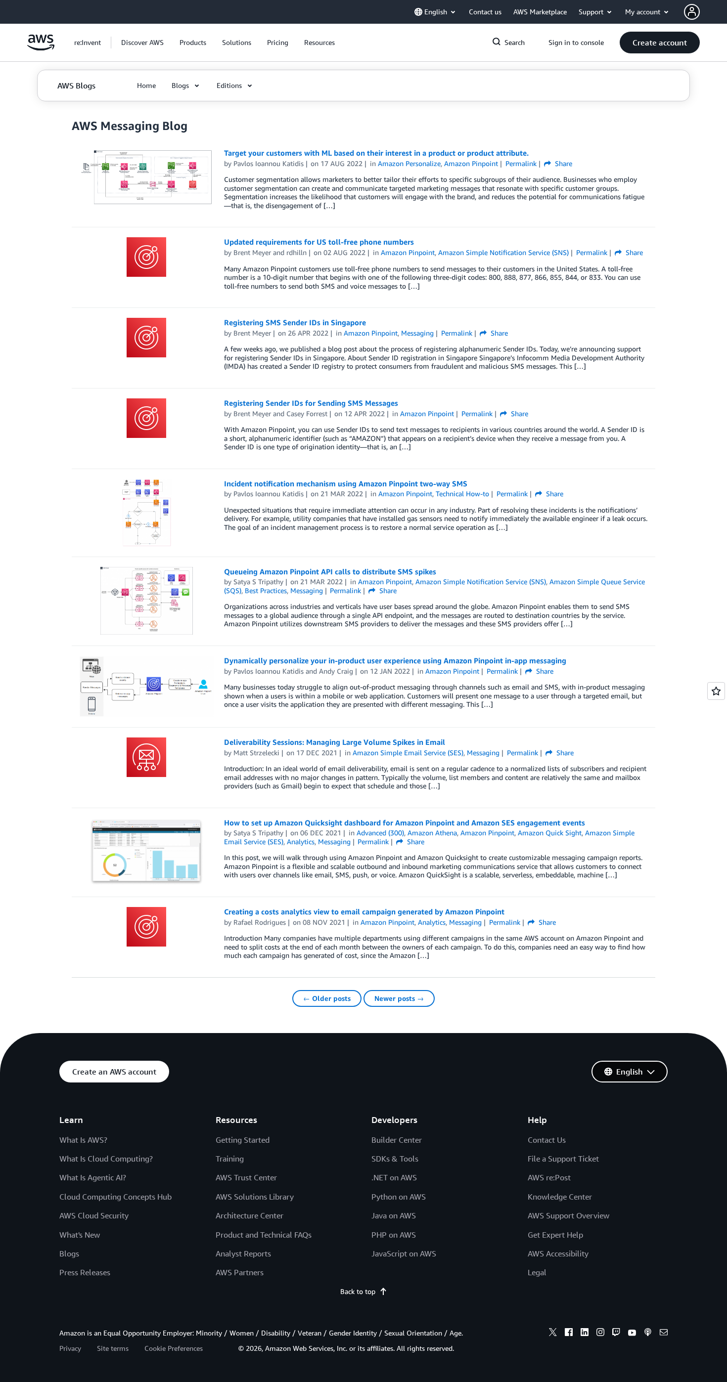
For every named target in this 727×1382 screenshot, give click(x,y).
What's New (79, 1235)
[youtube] (632, 1333)
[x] (553, 1333)
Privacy (70, 1348)
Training (230, 1159)
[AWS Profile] (692, 12)
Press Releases (84, 1272)
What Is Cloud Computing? (106, 1159)
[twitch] (616, 1333)
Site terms (113, 1348)
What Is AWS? (83, 1140)
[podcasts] (648, 1333)
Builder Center (396, 1140)
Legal (537, 1272)
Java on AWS (393, 1215)
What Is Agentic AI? (92, 1177)
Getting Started (243, 1140)
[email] (664, 1333)
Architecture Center (249, 1215)
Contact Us (547, 1140)
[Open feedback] (716, 691)
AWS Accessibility (558, 1253)
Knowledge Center (560, 1197)
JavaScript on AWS (403, 1253)
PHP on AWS (393, 1235)
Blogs (69, 1253)
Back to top (357, 1291)
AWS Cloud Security (94, 1215)
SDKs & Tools (394, 1159)
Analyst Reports (243, 1253)
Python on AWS (398, 1197)
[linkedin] (585, 1333)
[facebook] (569, 1333)
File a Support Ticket (563, 1159)
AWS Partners (240, 1272)
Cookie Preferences (173, 1348)
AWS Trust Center (246, 1177)
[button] (142, 42)
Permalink (521, 163)
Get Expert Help (555, 1235)
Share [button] (562, 163)
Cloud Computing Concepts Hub (115, 1197)
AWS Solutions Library (255, 1197)
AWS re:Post (549, 1177)
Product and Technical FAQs (264, 1235)
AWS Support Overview (568, 1215)
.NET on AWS (394, 1177)
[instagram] (600, 1333)
